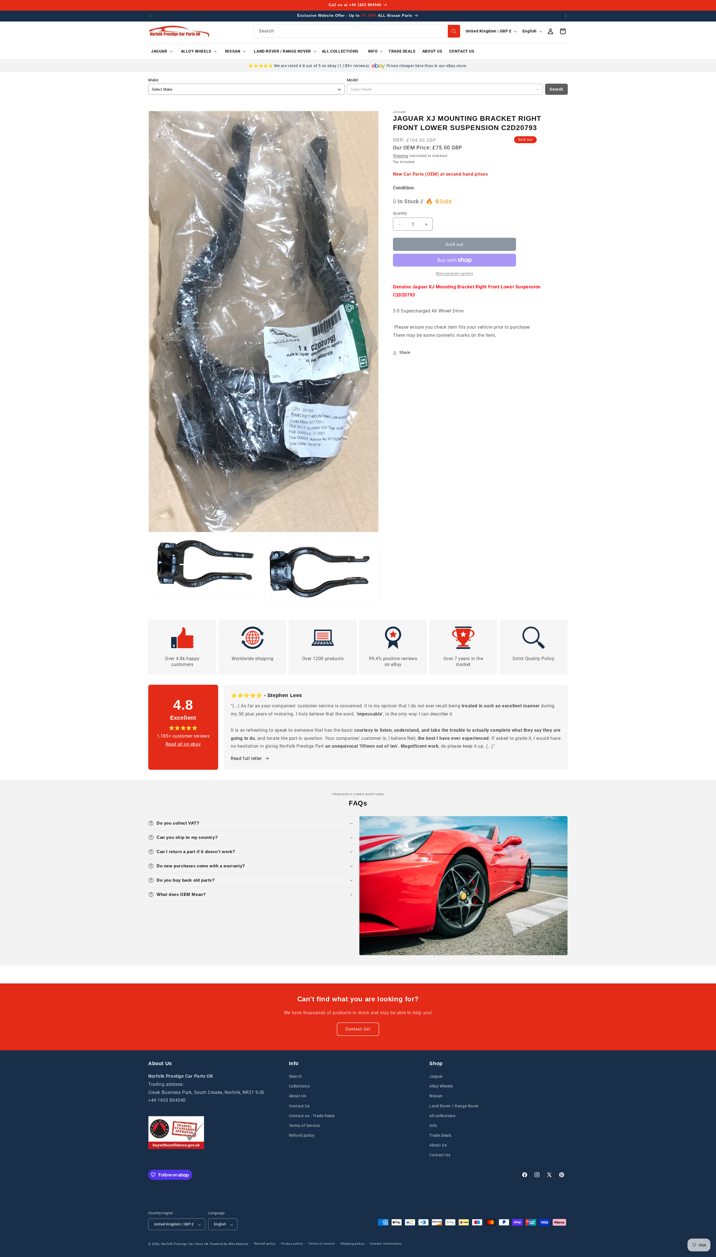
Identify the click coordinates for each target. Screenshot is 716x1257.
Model (352, 80)
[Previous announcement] (150, 16)
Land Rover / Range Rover (454, 1106)
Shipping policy (352, 1244)
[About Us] (176, 1132)
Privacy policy (292, 1244)
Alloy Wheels (441, 1086)
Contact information (385, 1244)
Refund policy (302, 1135)
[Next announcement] (566, 16)
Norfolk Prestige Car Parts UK (185, 1244)
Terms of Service (304, 1125)
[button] (160, 51)
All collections (442, 1116)
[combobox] (356, 31)
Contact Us (299, 1106)
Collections (299, 1086)
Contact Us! (358, 1029)
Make (153, 80)
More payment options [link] (454, 274)
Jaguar (436, 1076)
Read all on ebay (183, 744)
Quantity (400, 213)
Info (433, 1125)
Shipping (400, 156)
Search (556, 89)
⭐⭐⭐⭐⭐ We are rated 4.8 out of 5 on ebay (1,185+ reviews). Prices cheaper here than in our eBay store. (357, 65)
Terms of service (321, 1244)
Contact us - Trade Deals (312, 1116)
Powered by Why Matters (229, 1244)
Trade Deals (440, 1135)
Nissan (435, 1096)
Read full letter (246, 758)
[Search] (454, 31)
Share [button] (404, 352)
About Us (297, 1096)
